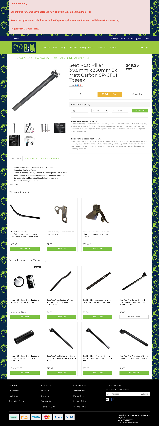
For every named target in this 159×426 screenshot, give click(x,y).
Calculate (141, 110)
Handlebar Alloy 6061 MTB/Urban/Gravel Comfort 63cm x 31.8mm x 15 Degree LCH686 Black (24, 234)
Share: (72, 85)
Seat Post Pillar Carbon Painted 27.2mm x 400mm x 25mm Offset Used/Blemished (132, 302)
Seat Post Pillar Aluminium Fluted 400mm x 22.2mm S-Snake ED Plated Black (60, 302)
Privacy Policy (79, 396)
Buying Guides (86, 48)
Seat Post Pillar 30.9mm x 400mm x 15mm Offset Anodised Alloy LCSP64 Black (61, 358)
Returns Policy (79, 401)
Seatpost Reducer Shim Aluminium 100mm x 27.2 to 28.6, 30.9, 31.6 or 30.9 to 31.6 (24, 358)
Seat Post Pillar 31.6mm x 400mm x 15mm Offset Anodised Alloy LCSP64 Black (97, 358)
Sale (55, 48)
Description (16, 158)
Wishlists (114, 39)
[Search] (10, 39)
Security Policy (79, 406)
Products (46, 48)
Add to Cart (111, 94)
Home (113, 48)
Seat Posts (23, 58)
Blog (63, 48)
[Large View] (14, 128)
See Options (25, 317)
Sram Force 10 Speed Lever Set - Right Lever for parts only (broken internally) (96, 234)
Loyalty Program (48, 406)
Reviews (45, 158)
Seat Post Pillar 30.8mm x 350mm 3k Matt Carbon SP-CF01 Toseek (60, 58)
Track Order (14, 396)
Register (130, 39)
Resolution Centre (16, 401)
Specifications (31, 158)
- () (145, 48)
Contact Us (101, 48)
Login (122, 39)
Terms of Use (79, 391)
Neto (136, 422)
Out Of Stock (134, 317)
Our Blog (45, 396)
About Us (72, 48)
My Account (14, 391)
